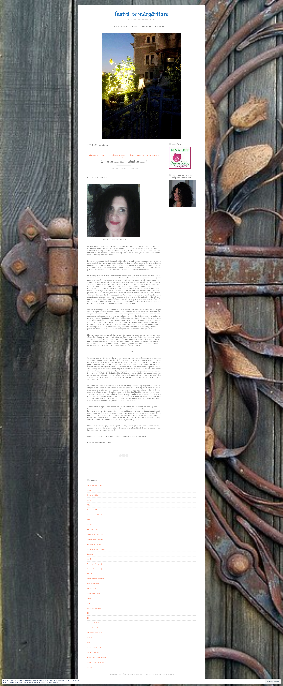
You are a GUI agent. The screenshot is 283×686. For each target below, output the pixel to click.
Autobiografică (121, 26)
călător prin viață (93, 583)
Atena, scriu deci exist (94, 623)
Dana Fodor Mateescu (94, 485)
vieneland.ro (91, 588)
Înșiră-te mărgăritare (141, 13)
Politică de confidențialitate (155, 26)
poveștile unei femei (94, 628)
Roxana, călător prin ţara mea (97, 564)
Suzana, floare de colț (94, 569)
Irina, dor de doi (92, 529)
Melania (90, 637)
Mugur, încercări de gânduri (96, 549)
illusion (89, 524)
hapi (88, 520)
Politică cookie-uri (52, 682)
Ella (88, 618)
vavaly (89, 559)
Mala (88, 603)
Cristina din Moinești (94, 510)
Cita (88, 505)
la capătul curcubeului (94, 647)
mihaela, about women (95, 539)
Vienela (89, 574)
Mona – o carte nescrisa (95, 662)
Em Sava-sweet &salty (95, 515)
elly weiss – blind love (94, 608)
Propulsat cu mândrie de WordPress (125, 674)
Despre (135, 26)
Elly (88, 613)
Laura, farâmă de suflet (95, 534)
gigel (89, 642)
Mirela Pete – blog (93, 593)
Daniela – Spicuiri (93, 652)
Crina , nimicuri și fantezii (95, 579)
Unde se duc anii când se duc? (124, 161)
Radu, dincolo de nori (94, 544)
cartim (89, 500)
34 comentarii (133, 168)
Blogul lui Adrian (92, 495)
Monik (89, 490)
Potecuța (90, 554)
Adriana (123, 168)
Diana (89, 598)
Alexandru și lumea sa (94, 633)
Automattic (168, 674)
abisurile (90, 667)
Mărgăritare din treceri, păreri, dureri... (107, 155)
